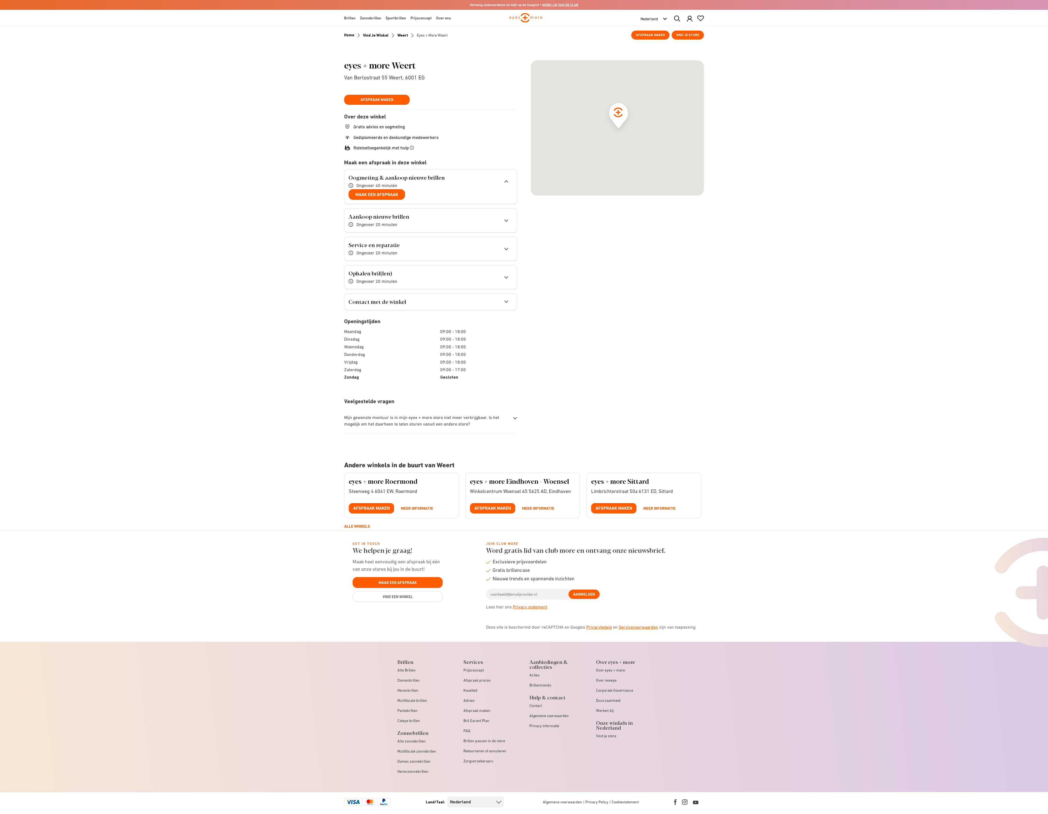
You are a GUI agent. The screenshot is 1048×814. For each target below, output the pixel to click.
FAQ (466, 731)
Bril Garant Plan (476, 720)
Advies (469, 700)
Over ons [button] (443, 18)
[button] (689, 19)
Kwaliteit (470, 690)
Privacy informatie (544, 726)
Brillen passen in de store (484, 741)
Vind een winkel (398, 597)
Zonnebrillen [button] (370, 18)
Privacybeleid (599, 627)
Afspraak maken (650, 35)
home (349, 35)
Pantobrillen (407, 710)
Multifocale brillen (412, 700)
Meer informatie (417, 508)
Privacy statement (530, 606)
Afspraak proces (477, 680)
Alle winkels (357, 526)
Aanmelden (584, 594)
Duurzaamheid (608, 700)
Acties (534, 675)
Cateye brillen (408, 720)
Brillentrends (540, 685)
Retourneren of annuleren (484, 751)
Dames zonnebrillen (414, 761)
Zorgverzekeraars (478, 761)
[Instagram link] (684, 802)
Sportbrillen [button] (396, 18)
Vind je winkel (376, 35)
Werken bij (605, 710)
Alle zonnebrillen (411, 741)
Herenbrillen (407, 690)
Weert (402, 35)
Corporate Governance (614, 690)
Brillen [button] (350, 18)
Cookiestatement (625, 802)
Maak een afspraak (376, 194)
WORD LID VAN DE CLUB (560, 5)
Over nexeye (606, 680)
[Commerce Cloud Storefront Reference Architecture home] (525, 20)
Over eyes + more (610, 670)
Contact (535, 705)
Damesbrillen (408, 680)
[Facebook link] (675, 802)
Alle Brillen (406, 670)
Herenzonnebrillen (412, 771)
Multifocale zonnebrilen (416, 751)
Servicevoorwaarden (638, 627)
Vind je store (687, 35)
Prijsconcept (473, 670)
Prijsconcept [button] (421, 18)
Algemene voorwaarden (549, 716)
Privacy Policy (596, 802)
